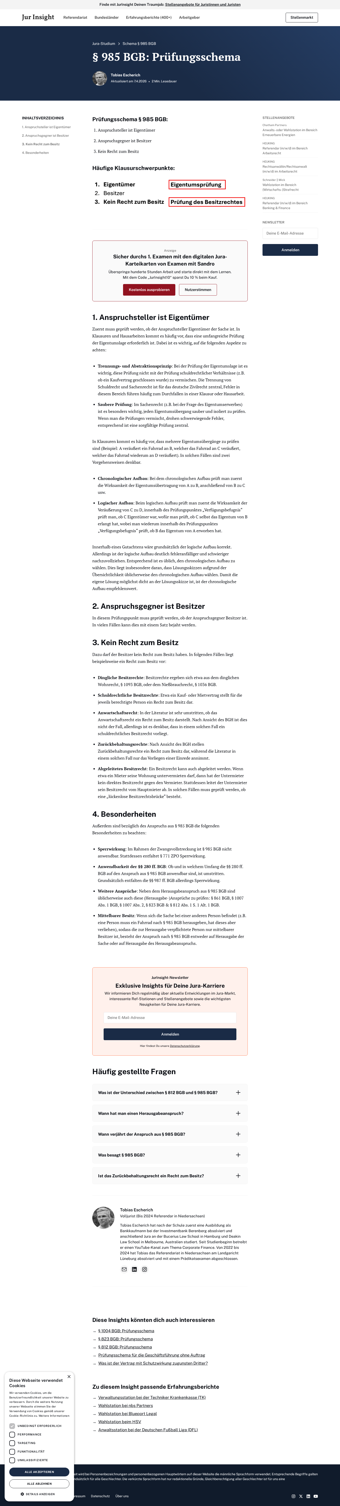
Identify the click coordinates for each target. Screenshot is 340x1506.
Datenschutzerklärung (185, 1046)
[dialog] (39, 1436)
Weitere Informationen (54, 1415)
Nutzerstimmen (198, 290)
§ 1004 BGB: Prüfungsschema (126, 1330)
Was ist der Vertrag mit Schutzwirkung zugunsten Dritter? (153, 1363)
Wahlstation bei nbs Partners (125, 1405)
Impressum (77, 1496)
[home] (38, 17)
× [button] (69, 1377)
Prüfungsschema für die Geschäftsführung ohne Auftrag (151, 1355)
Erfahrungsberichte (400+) (149, 17)
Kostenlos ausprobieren (149, 290)
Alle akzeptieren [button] (39, 1472)
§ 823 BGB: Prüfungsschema (125, 1338)
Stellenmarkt (302, 17)
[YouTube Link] (315, 1496)
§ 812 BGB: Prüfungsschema (125, 1347)
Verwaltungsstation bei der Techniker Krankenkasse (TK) (152, 1397)
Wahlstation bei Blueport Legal (127, 1413)
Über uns (122, 1496)
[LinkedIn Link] (308, 1496)
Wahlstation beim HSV (119, 1421)
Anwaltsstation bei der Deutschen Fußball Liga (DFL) (148, 1429)
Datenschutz (100, 1496)
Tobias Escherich (136, 1209)
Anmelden (170, 1034)
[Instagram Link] (293, 1496)
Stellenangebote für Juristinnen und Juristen (203, 4)
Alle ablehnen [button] (39, 1483)
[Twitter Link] (301, 1496)
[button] (75, 17)
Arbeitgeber (189, 17)
